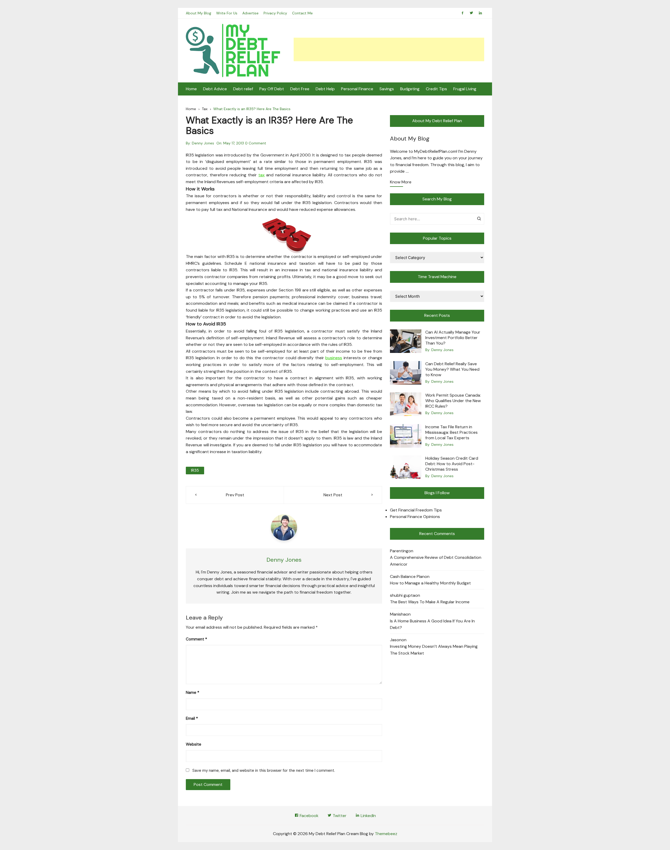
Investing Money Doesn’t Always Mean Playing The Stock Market (434, 650)
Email (192, 718)
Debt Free (299, 89)
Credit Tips (436, 89)
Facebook (309, 815)
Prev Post (235, 495)
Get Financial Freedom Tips (416, 510)
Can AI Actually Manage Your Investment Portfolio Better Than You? (452, 337)
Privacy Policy (275, 13)
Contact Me (302, 13)
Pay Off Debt (271, 89)
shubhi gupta (402, 595)
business (333, 358)
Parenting (399, 551)
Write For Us (226, 13)
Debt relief (243, 89)
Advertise (250, 13)
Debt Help (325, 89)
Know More (400, 182)
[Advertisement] (389, 49)
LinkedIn (368, 815)
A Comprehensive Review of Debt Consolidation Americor (435, 561)
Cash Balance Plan (407, 576)
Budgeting (410, 89)
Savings (386, 89)
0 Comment (255, 143)
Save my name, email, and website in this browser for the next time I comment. (263, 770)
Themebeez (386, 833)
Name (192, 692)
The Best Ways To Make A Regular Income (430, 602)
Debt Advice (215, 89)
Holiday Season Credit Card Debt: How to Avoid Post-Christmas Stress (451, 463)
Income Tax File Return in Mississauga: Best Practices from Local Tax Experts (451, 432)
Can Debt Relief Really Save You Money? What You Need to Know (452, 369)
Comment (196, 639)
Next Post (332, 495)
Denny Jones (203, 143)
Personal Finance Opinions (415, 516)
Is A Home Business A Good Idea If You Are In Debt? (432, 624)
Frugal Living (464, 89)
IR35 (195, 470)
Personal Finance (357, 89)
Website (193, 744)
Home (191, 89)
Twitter (339, 815)
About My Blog (198, 13)
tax (261, 175)
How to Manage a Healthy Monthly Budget (430, 583)
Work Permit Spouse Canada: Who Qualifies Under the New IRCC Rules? (453, 400)
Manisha (398, 614)
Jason (395, 640)
